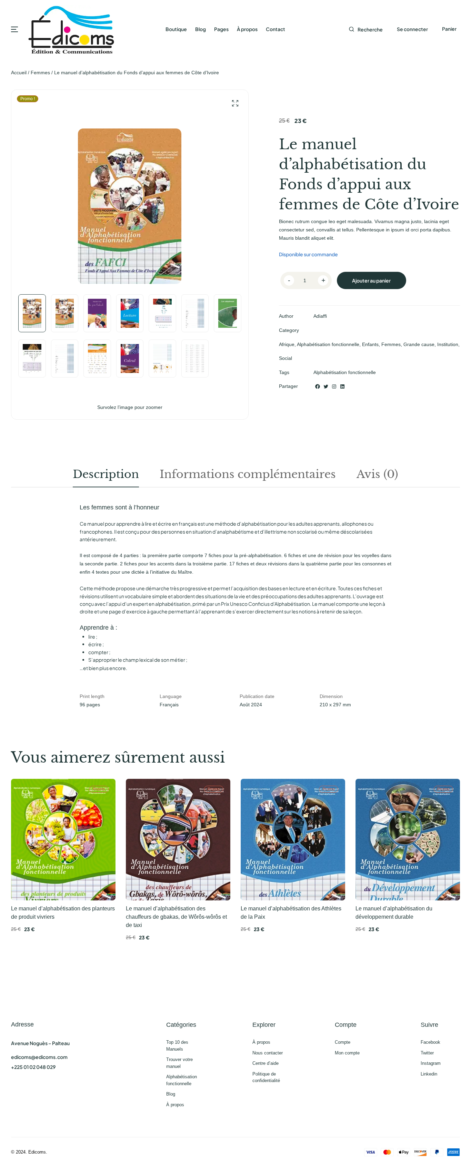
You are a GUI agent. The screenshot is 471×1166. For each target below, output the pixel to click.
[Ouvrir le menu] (14, 29)
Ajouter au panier (371, 280)
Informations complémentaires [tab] (248, 474)
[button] (235, 103)
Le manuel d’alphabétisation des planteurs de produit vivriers (63, 913)
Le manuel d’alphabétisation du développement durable (393, 913)
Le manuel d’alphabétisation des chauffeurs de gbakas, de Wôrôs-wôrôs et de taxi (176, 917)
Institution (447, 344)
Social (285, 358)
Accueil (19, 72)
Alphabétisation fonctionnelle (328, 344)
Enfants (370, 344)
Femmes (40, 72)
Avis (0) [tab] (377, 474)
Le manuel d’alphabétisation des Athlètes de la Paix (291, 913)
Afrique (286, 344)
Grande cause (418, 344)
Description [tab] (106, 474)
